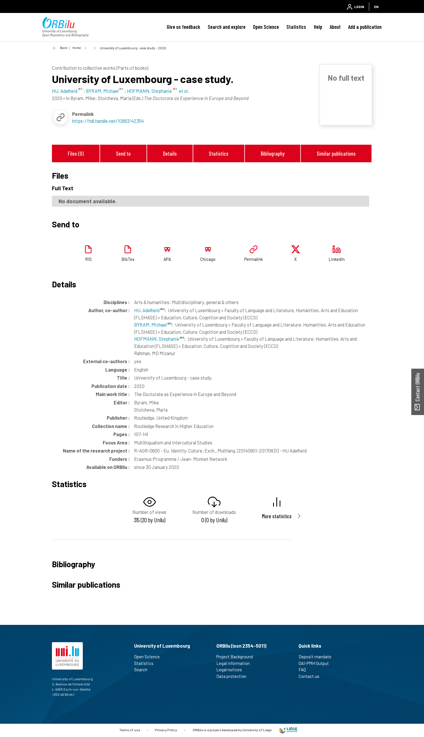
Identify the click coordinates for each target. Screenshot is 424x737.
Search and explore (226, 27)
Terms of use (129, 730)
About (335, 27)
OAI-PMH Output (314, 663)
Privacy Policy (166, 730)
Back (63, 48)
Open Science (266, 27)
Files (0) (76, 153)
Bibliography (272, 153)
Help (318, 27)
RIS (88, 259)
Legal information (233, 663)
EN (376, 7)
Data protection (231, 676)
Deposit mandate (315, 656)
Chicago (207, 259)
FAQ (302, 669)
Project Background (234, 656)
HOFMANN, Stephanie (157, 339)
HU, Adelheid (147, 310)
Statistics (296, 27)
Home (76, 48)
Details (170, 153)
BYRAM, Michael (151, 324)
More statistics (277, 516)
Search (140, 669)
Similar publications (336, 153)
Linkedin (337, 259)
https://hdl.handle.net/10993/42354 (108, 121)
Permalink (253, 259)
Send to (123, 153)
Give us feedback (183, 27)
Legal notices (229, 669)
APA (167, 259)
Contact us (309, 676)
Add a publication (365, 27)
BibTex (127, 259)
